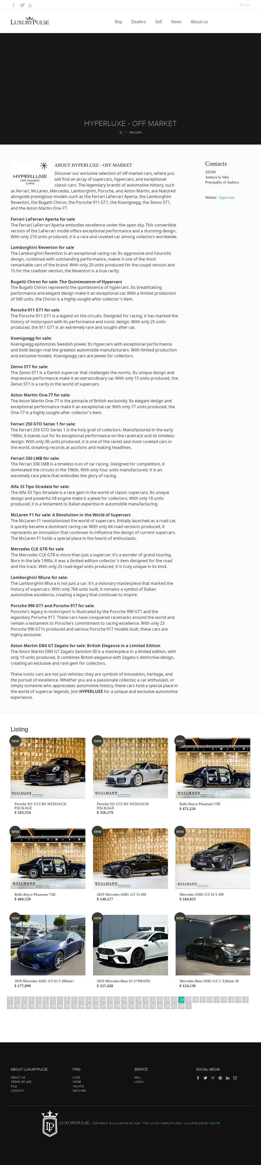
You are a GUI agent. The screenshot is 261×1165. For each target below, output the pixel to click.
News (176, 21)
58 (182, 1006)
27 (204, 1000)
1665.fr (214, 1123)
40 (54, 1006)
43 (75, 1006)
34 (11, 1006)
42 (68, 1006)
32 (239, 1000)
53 (147, 1006)
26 (196, 1000)
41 (61, 1006)
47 (104, 1006)
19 (147, 1000)
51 (132, 1006)
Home (77, 1082)
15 (118, 1000)
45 (89, 1006)
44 (82, 1006)
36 (25, 1006)
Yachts (78, 1086)
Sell (159, 21)
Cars (76, 1077)
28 (211, 1000)
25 (189, 1000)
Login (246, 5)
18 (139, 1000)
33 (246, 1000)
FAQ (14, 1086)
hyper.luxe (226, 198)
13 (104, 1000)
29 (218, 1000)
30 (225, 1000)
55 (161, 1006)
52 (139, 1006)
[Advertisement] (130, 81)
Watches (79, 1090)
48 (111, 1006)
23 (175, 1000)
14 (111, 1000)
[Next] (188, 1006)
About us (200, 21)
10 (82, 1000)
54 (154, 1006)
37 (32, 1006)
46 (97, 1006)
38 (39, 1006)
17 (132, 1000)
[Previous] (10, 1000)
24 (182, 1000)
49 (118, 1006)
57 (175, 1006)
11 (89, 1000)
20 (154, 1000)
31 (232, 1000)
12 (97, 1000)
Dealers (139, 21)
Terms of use (21, 1082)
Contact (17, 1090)
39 (47, 1006)
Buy (119, 21)
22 (168, 1000)
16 (125, 1000)
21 (161, 1000)
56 (168, 1006)
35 (18, 1006)
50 (125, 1006)
